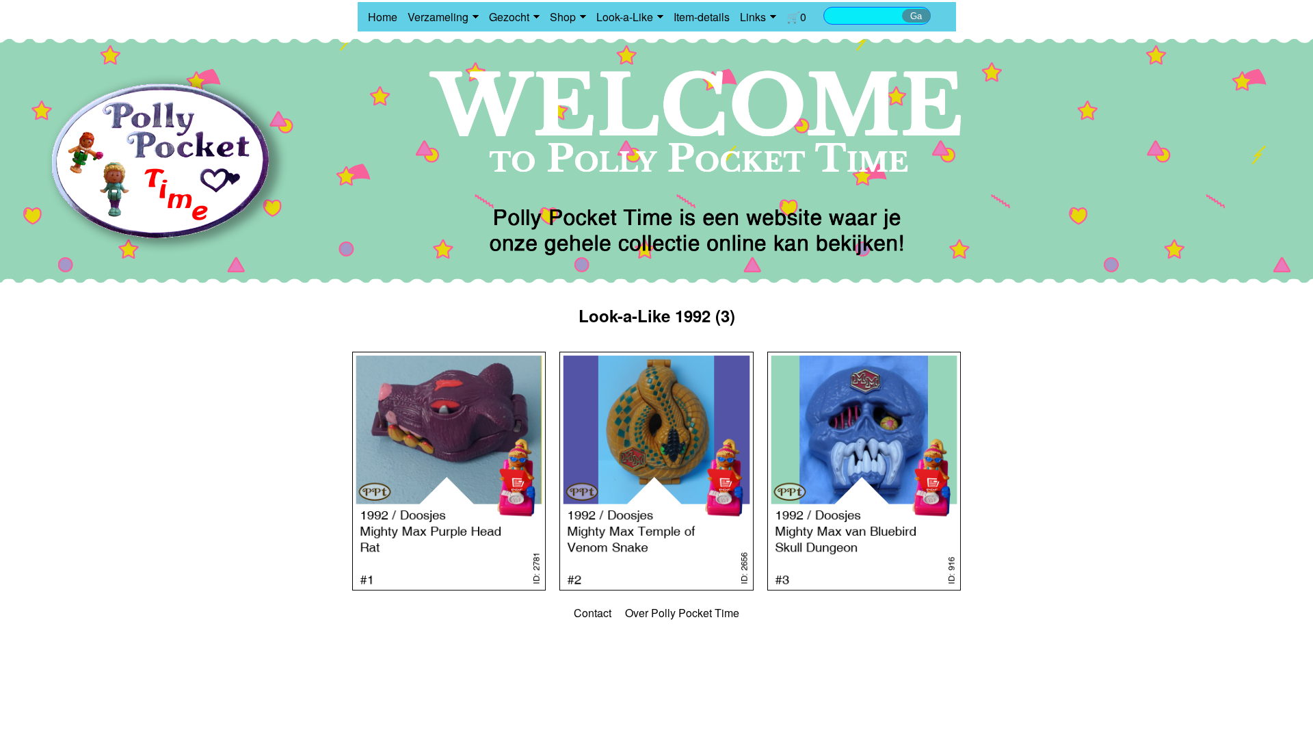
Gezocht (509, 17)
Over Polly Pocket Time (682, 613)
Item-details (702, 17)
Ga (916, 16)
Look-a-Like (624, 17)
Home (382, 17)
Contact (592, 613)
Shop (563, 17)
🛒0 (796, 17)
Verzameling (438, 17)
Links (753, 17)
